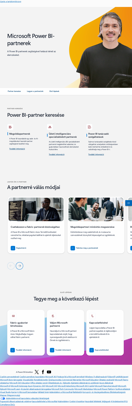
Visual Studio (5, 392)
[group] (36, 225)
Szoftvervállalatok (122, 389)
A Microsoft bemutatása (27, 392)
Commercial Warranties (72, 379)
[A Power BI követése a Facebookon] (43, 372)
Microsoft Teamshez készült (106, 385)
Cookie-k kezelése (76, 401)
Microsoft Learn (13, 389)
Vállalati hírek (43, 392)
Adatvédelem (63, 401)
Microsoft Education (90, 379)
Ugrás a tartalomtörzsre (10, 1)
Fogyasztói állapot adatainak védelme (15, 401)
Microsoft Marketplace (83, 389)
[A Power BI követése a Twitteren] (37, 372)
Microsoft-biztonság (19, 385)
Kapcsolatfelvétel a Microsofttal (44, 401)
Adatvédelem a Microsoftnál (61, 392)
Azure (30, 385)
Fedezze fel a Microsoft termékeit (71, 376)
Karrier (14, 392)
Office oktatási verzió (39, 382)
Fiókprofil (111, 376)
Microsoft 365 (51, 376)
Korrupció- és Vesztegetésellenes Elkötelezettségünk (104, 392)
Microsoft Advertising (67, 385)
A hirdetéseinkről (118, 401)
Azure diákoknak (106, 382)
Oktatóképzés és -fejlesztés (59, 382)
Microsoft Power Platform (104, 389)
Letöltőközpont (122, 376)
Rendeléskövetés (41, 379)
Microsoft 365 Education (20, 382)
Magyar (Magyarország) (10, 395)
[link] (14, 92)
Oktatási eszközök (106, 379)
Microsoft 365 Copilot (85, 385)
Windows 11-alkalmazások (96, 376)
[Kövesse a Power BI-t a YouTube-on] (49, 372)
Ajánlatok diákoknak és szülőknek (85, 382)
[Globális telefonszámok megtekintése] (128, 203)
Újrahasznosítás (55, 379)
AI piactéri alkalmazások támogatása (36, 389)
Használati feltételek (93, 401)
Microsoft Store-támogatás (11, 379)
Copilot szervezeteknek (9, 376)
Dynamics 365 (39, 385)
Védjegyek (106, 401)
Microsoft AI (5, 385)
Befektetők (77, 392)
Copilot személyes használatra (32, 376)
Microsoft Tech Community (62, 389)
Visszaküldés (28, 379)
